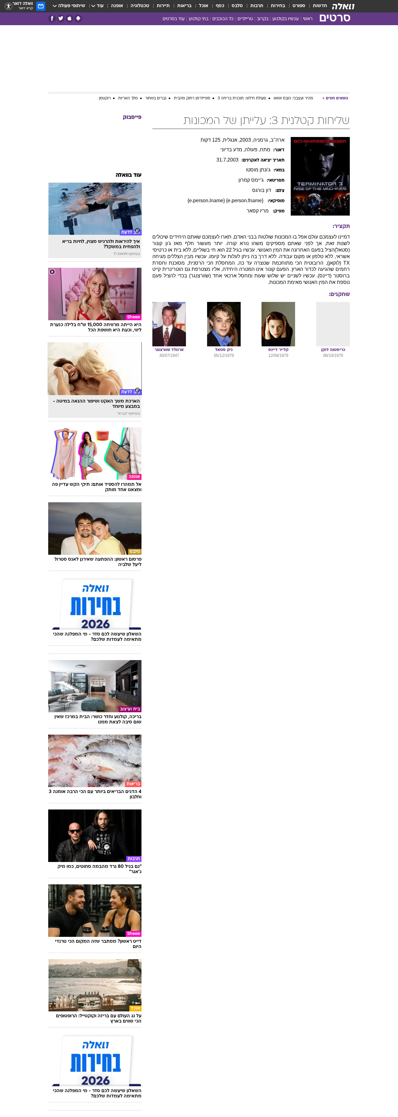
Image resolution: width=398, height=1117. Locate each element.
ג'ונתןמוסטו (258, 169)
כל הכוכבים (223, 19)
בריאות (184, 6)
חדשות (320, 6)
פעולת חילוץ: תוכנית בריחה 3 (242, 98)
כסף (220, 6)
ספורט (299, 6)
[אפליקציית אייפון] (69, 18)
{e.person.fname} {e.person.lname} (226, 200)
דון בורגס (262, 190)
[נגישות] (8, 6)
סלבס (237, 6)
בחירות (278, 6)
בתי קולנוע (198, 19)
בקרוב (262, 19)
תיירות (163, 6)
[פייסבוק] (52, 18)
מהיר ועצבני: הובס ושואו (293, 98)
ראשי (307, 19)
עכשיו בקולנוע (285, 19)
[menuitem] (316, 6)
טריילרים (245, 19)
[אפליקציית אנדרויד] (78, 18)
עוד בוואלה (128, 175)
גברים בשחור (155, 98)
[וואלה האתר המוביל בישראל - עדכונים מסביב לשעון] (343, 6)
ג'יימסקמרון (251, 180)
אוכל (203, 6)
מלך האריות (128, 98)
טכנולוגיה (140, 6)
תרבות (256, 6)
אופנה (117, 6)
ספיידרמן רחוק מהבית (192, 98)
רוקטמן (105, 98)
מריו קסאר (258, 210)
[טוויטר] (61, 18)
